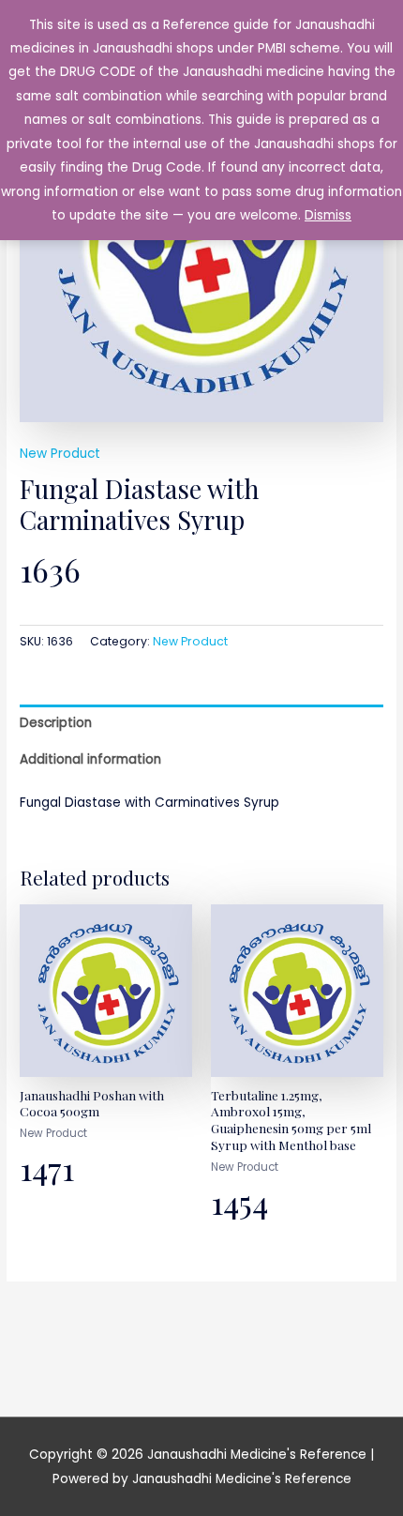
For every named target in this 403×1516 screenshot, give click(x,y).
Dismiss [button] (328, 215)
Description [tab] (56, 723)
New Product (60, 453)
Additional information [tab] (90, 759)
